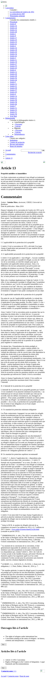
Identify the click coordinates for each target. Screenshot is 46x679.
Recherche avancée (35, 152)
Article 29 (13, 88)
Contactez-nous (13, 676)
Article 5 (13, 82)
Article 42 (13, 56)
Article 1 (13, 34)
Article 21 (13, 86)
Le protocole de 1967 (17, 14)
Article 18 (13, 50)
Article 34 (13, 54)
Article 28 (13, 76)
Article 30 (13, 100)
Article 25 (13, 40)
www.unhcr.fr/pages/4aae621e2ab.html (25, 529)
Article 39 (13, 114)
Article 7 (13, 106)
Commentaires (10, 18)
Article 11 (13, 60)
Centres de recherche (17, 142)
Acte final (13, 116)
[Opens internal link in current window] (42, 672)
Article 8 (13, 24)
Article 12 (13, 72)
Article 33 (13, 42)
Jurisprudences (19, 134)
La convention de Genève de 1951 (22, 12)
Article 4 (13, 70)
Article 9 (13, 36)
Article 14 (13, 96)
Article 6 (13, 94)
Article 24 (13, 28)
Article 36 (13, 78)
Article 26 (13, 52)
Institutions (14, 140)
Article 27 (13, 64)
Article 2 (13, 46)
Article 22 (13, 98)
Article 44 (13, 80)
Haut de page (24, 676)
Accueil (8, 150)
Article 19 (13, 62)
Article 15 (13, 108)
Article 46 (13, 104)
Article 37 (13, 90)
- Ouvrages (18, 124)
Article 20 (13, 74)
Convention (9, 8)
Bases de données (16, 146)
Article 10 (13, 48)
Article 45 (13, 92)
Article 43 (13, 68)
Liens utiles (9, 136)
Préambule (13, 22)
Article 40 (13, 32)
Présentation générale (17, 16)
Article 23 (13, 110)
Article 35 (13, 66)
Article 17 (13, 38)
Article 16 (13, 26)
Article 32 (13, 30)
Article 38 (13, 102)
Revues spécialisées (17, 144)
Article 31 (13, 112)
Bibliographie (10, 118)
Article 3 (13, 58)
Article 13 (13, 84)
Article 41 (13, 44)
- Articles (17, 126)
